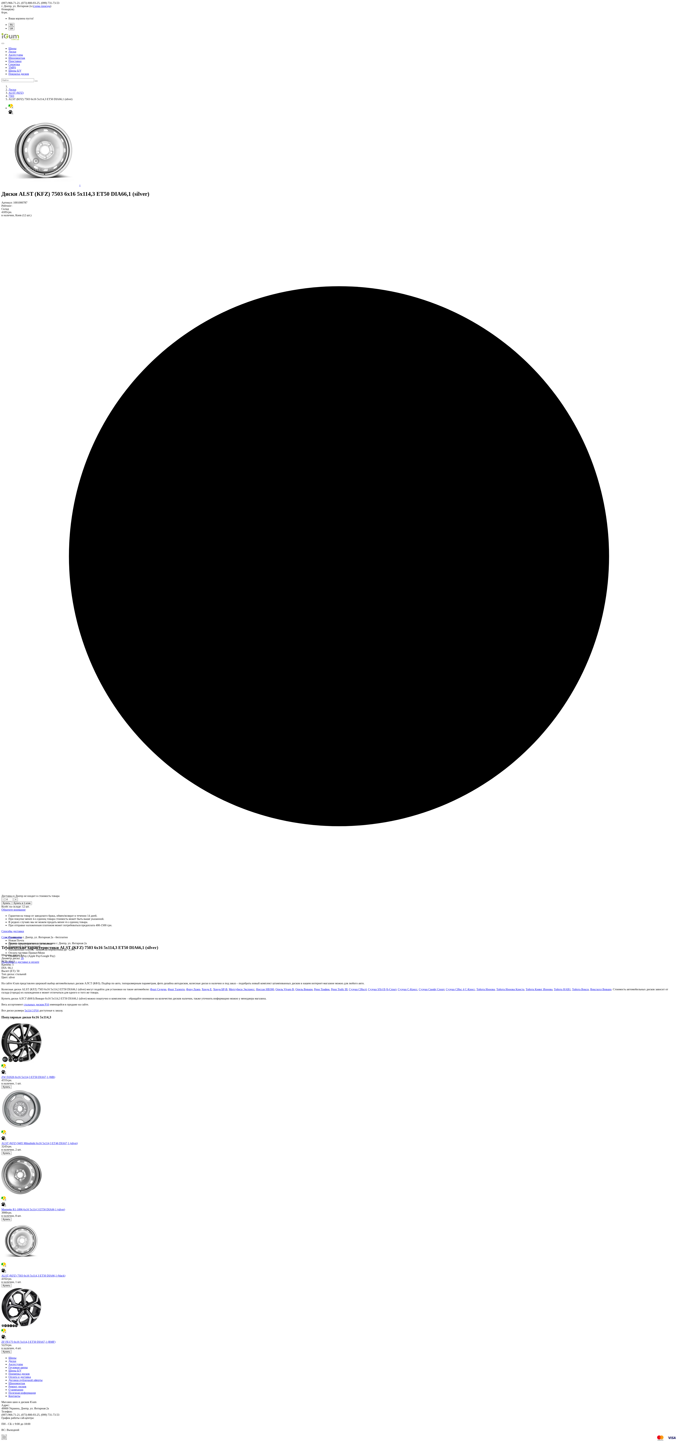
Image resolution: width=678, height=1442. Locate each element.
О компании (15, 1389)
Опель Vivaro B (284, 989)
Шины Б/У (14, 70)
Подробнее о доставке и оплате (20, 961)
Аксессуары (15, 54)
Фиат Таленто (176, 989)
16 (22, 958)
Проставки (15, 61)
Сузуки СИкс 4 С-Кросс (460, 989)
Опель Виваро (304, 989)
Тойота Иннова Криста (510, 989)
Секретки (14, 64)
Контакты (14, 1396)
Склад (5, 208)
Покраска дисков (18, 73)
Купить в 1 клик (22, 903)
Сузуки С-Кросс (407, 989)
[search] (36, 81)
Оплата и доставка (19, 1376)
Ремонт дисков (17, 1386)
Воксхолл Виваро (600, 989)
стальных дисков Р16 (36, 1004)
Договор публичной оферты (25, 1380)
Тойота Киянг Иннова (539, 989)
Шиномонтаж (16, 57)
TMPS (12, 67)
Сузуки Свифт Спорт (431, 989)
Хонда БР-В (220, 989)
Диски (12, 51)
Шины (12, 48)
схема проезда (41, 6)
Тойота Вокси (580, 989)
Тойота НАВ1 (562, 989)
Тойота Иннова (485, 989)
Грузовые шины (18, 1367)
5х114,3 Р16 (32, 1010)
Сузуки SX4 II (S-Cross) (382, 989)
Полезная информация (22, 1392)
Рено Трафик (322, 989)
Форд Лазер (193, 989)
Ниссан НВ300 (265, 989)
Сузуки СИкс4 (358, 989)
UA (11, 28)
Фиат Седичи (158, 989)
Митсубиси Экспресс (242, 989)
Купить (6, 903)
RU (11, 24)
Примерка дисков (19, 1373)
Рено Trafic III (339, 989)
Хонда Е (207, 989)
